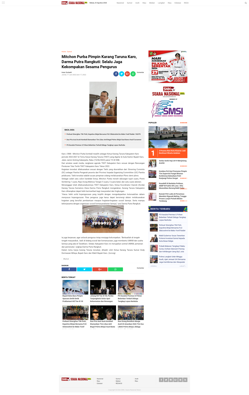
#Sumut (66, 259)
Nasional (120, 3)
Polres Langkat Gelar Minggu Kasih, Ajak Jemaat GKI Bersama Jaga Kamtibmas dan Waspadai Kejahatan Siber (172, 259)
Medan (152, 3)
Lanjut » (183, 266)
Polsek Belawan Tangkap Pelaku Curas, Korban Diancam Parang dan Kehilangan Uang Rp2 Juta (172, 249)
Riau (144, 3)
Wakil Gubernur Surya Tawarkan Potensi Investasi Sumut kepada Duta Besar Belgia (172, 238)
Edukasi (178, 3)
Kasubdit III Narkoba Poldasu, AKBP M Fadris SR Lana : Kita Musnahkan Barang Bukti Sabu (171, 185)
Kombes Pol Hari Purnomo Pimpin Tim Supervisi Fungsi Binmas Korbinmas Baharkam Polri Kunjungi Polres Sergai (173, 174)
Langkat (161, 3)
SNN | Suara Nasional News (131, 390)
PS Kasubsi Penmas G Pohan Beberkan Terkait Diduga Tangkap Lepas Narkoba (96, 145)
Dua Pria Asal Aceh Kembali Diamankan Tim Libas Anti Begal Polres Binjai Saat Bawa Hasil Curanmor (104, 140)
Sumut (129, 3)
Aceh (137, 3)
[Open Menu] (3, 3)
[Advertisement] (124, 31)
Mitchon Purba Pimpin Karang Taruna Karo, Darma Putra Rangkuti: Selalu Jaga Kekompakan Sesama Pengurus (99, 61)
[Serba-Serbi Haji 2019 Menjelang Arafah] (152, 163)
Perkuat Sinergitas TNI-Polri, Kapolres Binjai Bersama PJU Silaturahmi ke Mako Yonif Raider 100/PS (104, 134)
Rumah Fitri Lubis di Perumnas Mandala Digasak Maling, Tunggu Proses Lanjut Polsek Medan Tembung (172, 197)
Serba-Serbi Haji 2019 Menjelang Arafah (172, 162)
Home (64, 52)
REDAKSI (187, 3)
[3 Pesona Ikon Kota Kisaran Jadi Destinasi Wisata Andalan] (167, 136)
